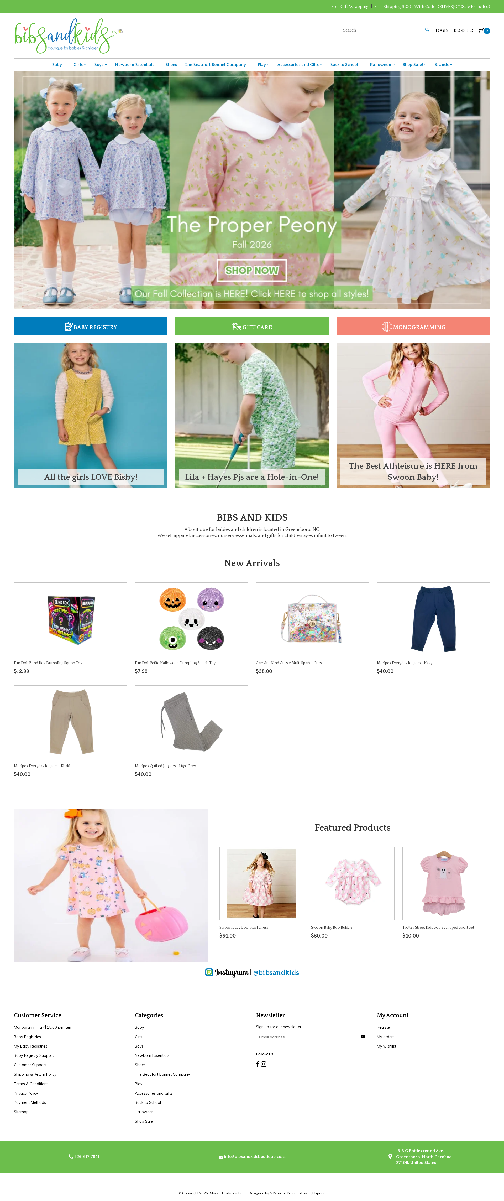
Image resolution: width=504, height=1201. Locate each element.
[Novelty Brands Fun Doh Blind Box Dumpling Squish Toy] (70, 618)
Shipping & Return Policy (35, 1074)
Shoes (171, 64)
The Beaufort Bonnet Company (216, 64)
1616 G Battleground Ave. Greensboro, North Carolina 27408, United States (423, 1156)
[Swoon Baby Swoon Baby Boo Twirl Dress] (261, 883)
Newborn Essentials (135, 64)
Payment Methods (30, 1102)
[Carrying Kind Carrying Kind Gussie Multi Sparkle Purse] (312, 618)
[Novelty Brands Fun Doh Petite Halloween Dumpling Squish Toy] (191, 618)
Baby (57, 64)
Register (463, 30)
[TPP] (252, 190)
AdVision (277, 1193)
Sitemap (21, 1112)
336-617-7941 (86, 1156)
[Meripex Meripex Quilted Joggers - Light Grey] (191, 721)
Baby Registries (27, 1036)
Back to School (344, 64)
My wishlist (386, 1046)
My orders (386, 1036)
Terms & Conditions (31, 1083)
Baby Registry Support (34, 1055)
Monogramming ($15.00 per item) (44, 1027)
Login (442, 30)
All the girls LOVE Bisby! (91, 477)
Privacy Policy (26, 1093)
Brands (442, 64)
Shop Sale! (413, 64)
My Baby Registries (30, 1046)
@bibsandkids (276, 972)
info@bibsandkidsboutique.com (254, 1156)
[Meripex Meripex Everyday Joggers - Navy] (433, 618)
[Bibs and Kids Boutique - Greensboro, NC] (68, 35)
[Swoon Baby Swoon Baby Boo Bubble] (352, 883)
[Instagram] (263, 1064)
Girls (79, 64)
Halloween (381, 64)
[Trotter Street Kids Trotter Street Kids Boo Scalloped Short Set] (444, 883)
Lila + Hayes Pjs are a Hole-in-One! (252, 477)
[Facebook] (258, 1064)
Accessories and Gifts (298, 64)
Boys (99, 64)
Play (262, 64)
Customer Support (30, 1065)
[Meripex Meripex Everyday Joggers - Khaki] (70, 721)
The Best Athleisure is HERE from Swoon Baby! (413, 472)
